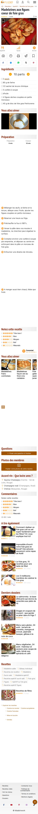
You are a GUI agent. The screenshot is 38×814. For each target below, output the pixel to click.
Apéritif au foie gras (19, 682)
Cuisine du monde (13, 708)
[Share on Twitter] (26, 62)
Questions (5, 795)
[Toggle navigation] (34, 2)
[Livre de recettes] (17, 2)
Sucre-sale (8, 675)
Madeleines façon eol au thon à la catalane (22, 374)
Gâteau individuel (25, 669)
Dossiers (5, 798)
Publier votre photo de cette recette (19, 469)
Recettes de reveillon (12, 672)
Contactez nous (26, 786)
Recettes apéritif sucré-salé (14, 678)
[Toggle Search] (28, 2)
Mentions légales (27, 797)
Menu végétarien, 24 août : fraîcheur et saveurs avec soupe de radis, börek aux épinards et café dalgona (18, 650)
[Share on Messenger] (11, 62)
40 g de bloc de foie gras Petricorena (18, 103)
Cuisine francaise (12, 711)
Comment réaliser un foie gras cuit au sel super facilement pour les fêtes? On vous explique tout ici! (26, 531)
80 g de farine (9, 82)
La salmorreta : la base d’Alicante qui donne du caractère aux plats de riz (26, 600)
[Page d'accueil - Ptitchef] (2, 6)
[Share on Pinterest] (33, 62)
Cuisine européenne (27, 708)
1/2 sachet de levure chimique (15, 86)
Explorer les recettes (10, 705)
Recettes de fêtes (24, 691)
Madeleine (27, 672)
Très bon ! (17, 333)
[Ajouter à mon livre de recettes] (33, 56)
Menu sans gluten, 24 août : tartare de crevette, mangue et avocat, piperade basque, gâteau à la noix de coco (18, 630)
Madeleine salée (10, 669)
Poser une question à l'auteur (20, 453)
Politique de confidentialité (25, 789)
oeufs (7, 79)
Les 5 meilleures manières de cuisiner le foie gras (26, 578)
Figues (6, 682)
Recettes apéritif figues (12, 685)
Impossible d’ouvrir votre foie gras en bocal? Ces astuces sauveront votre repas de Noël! (26, 549)
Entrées (9, 720)
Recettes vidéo (7, 789)
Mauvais (16, 345)
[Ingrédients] (3, 407)
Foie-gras (31, 678)
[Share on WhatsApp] (18, 62)
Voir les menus (7, 792)
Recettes (5, 786)
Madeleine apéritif (22, 675)
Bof (14, 342)
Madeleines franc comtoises (6, 373)
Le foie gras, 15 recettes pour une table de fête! (24, 564)
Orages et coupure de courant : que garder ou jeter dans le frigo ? (26, 613)
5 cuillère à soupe (10, 90)
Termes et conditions (28, 794)
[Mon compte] (23, 2)
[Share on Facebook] (3, 62)
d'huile (5, 93)
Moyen (16, 339)
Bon (15, 336)
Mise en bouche (12, 715)
